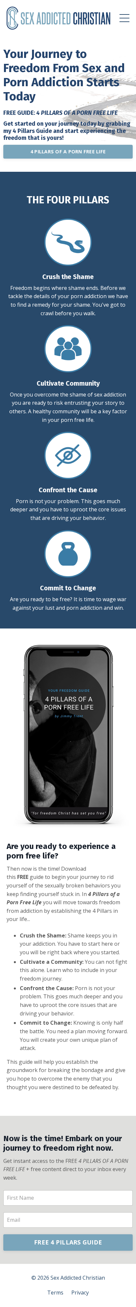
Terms (55, 1292)
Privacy (80, 1292)
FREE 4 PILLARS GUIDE (68, 1242)
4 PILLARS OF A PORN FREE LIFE (68, 151)
